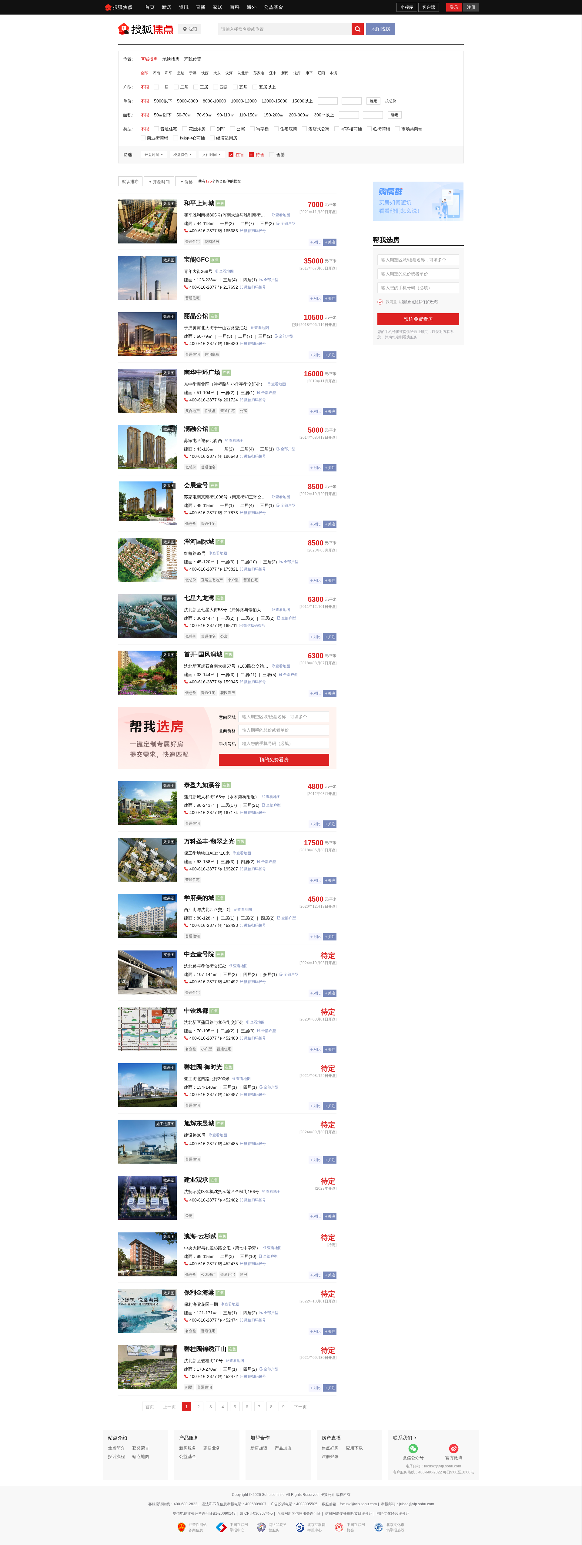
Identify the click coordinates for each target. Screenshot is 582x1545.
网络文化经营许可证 (392, 1513)
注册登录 (330, 1456)
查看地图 (283, 215)
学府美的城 (199, 897)
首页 (150, 7)
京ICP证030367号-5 (256, 1513)
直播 (201, 7)
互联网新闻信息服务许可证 (299, 1513)
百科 (234, 7)
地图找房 (380, 29)
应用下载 (354, 1448)
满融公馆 (196, 428)
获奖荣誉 (140, 1448)
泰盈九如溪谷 (202, 785)
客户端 (428, 7)
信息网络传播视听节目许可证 (348, 1513)
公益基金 (273, 7)
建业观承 (196, 1179)
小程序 (406, 7)
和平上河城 (199, 203)
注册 (471, 7)
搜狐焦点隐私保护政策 (418, 302)
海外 (251, 7)
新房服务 (187, 1448)
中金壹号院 (199, 954)
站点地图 (140, 1456)
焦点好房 (330, 1448)
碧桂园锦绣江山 (205, 1349)
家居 (217, 7)
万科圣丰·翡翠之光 (209, 841)
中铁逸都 (196, 1010)
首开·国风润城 (203, 654)
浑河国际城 (199, 541)
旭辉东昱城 (199, 1123)
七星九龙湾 (199, 598)
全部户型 (288, 223)
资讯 (184, 7)
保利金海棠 (199, 1292)
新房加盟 (258, 1448)
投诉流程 (116, 1456)
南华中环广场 (202, 372)
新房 (167, 7)
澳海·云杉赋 (200, 1236)
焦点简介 (116, 1448)
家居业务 (211, 1448)
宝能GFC (196, 259)
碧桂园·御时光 (203, 1067)
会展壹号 (196, 485)
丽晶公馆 (196, 316)
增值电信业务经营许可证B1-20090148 (204, 1513)
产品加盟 (283, 1448)
